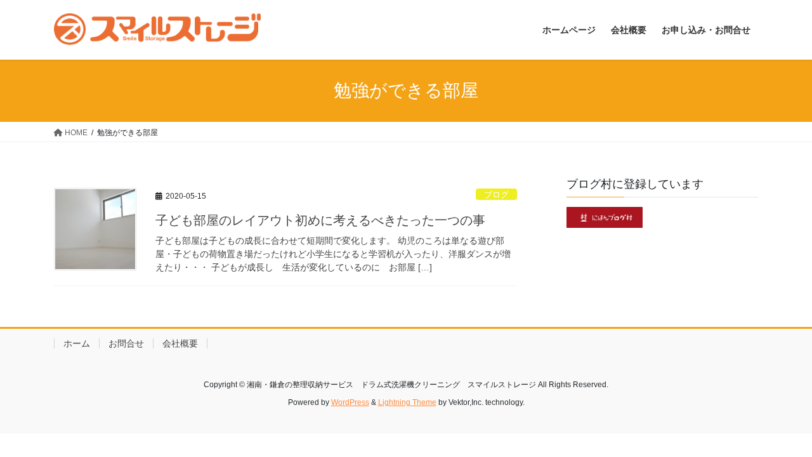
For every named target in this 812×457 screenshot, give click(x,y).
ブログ (496, 194)
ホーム (76, 343)
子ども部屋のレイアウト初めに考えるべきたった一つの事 (320, 220)
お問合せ (126, 343)
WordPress (350, 402)
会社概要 (180, 343)
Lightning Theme (407, 402)
